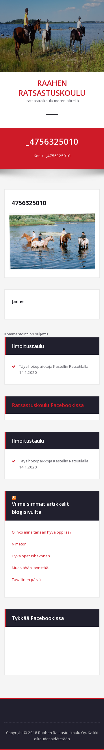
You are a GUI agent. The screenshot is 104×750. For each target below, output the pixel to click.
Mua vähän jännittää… (31, 567)
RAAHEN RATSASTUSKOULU (52, 88)
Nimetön (19, 544)
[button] (52, 241)
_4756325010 (58, 155)
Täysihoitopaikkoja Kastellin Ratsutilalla (53, 366)
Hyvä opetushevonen (31, 555)
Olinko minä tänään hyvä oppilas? (41, 532)
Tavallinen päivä (26, 579)
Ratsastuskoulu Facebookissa (48, 405)
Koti (37, 155)
